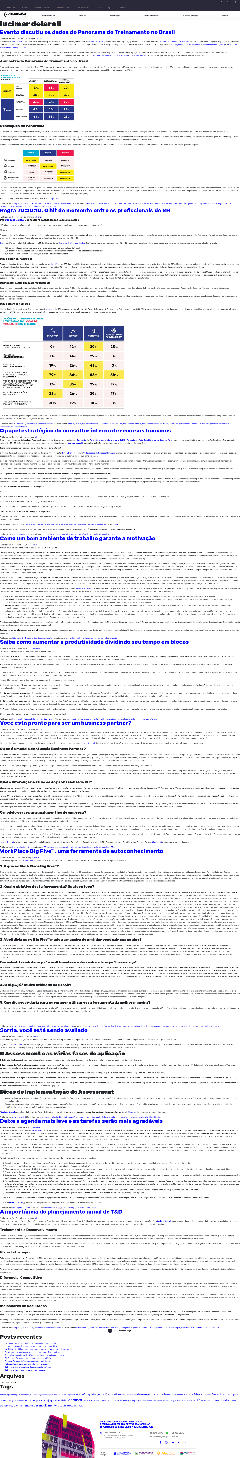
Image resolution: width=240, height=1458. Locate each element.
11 (156, 1433)
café (93, 203)
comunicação (76, 1394)
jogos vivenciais (57, 1400)
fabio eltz (199, 1394)
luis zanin (102, 1400)
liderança (89, 638)
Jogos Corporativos (64, 8)
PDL (150, 1401)
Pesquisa (26, 203)
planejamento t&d (223, 203)
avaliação (54, 1117)
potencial (140, 1117)
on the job (164, 423)
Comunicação (115, 16)
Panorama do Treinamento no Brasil (174, 41)
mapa (150, 1026)
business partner (54, 534)
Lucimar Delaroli (121, 55)
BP (45, 534)
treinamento (224, 423)
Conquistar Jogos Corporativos (102, 1394)
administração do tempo (78, 719)
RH (32, 203)
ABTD (88, 203)
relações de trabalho (189, 1401)
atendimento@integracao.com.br (164, 1437)
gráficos (143, 203)
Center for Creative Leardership (71, 243)
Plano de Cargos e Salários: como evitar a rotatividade (27, 1361)
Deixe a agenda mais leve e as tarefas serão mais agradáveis (81, 1121)
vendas (66, 1405)
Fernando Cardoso (96, 41)
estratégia (82, 534)
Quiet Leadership (83, 588)
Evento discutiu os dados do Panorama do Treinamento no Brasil (87, 32)
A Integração (10, 8)
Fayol (58, 1207)
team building (222, 1400)
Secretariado (49, 719)
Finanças (225, 16)
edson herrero (165, 1394)
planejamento (126, 1327)
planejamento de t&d (206, 203)
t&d (26, 206)
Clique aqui (54, 198)
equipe (130, 1026)
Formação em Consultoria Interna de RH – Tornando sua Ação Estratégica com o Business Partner (65, 524)
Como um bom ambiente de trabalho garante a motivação (77, 538)
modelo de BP (107, 534)
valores (60, 1406)
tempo (154, 719)
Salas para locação (105, 8)
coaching (65, 1394)
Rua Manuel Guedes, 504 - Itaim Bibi (119, 1435)
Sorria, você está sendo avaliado (44, 1030)
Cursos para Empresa (42, 8)
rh (11, 206)
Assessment (17, 1026)
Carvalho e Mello (103, 203)
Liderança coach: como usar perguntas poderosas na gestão (30, 1343)
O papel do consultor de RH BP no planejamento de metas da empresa (34, 1355)
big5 (99, 1026)
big (60, 1117)
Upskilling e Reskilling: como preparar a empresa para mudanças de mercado (37, 1349)
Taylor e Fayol (37, 1130)
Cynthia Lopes (95, 55)
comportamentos (87, 1117)
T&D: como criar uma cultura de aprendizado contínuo (28, 1367)
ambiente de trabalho (75, 638)
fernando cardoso (131, 203)
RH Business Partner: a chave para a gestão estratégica (28, 1358)
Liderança (82, 16)
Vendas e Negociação (190, 16)
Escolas (25, 8)
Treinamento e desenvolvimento (58, 203)
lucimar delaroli (153, 203)
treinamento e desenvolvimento (42, 206)
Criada (3, 243)
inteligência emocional (16, 1401)
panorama (183, 203)
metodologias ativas (150, 423)
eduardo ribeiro (179, 1395)
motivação (112, 638)
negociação (136, 1400)
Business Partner (19, 534)
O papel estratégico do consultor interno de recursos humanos (85, 431)
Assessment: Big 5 (84, 8)
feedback (99, 1117)
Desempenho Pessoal (151, 16)
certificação (56, 1395)
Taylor (93, 1207)
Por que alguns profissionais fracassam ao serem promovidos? (31, 1346)
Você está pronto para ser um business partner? (66, 723)
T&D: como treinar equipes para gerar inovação (25, 1370)
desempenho (120, 1026)
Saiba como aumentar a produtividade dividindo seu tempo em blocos (94, 642)
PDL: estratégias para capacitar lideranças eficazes (26, 1364)
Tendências (39, 203)
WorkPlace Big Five (211, 1026)
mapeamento (159, 1026)
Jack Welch (55, 264)
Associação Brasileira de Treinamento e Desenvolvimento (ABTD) (198, 44)
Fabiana (39, 38)
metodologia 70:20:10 (132, 423)
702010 (78, 423)
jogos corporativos (36, 1400)
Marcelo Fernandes (138, 55)
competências (108, 1026)
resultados (4, 206)
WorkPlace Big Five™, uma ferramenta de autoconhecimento (81, 851)
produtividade (144, 719)
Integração (17, 41)
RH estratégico (174, 1327)
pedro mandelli (157, 1401)
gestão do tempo (116, 719)
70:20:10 (70, 423)
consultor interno (69, 534)
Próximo (122, 1331)
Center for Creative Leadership (95, 423)
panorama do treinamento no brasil (194, 423)
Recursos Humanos (48, 16)
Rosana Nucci (107, 55)
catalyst (49, 1395)
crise (135, 1395)
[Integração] (15, 15)
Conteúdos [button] (122, 8)
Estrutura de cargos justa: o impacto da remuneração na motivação (33, 1352)
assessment (91, 1026)
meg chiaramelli (114, 1400)
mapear (169, 1026)
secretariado (205, 1401)
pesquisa (192, 203)
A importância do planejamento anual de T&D (61, 1212)
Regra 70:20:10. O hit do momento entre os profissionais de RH (85, 210)
